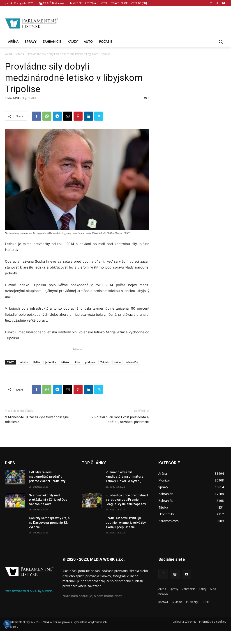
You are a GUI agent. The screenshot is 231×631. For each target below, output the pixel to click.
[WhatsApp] (46, 116)
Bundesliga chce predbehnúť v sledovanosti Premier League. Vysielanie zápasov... (127, 499)
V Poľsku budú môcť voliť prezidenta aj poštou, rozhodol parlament (120, 419)
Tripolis (104, 362)
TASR (16, 98)
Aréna (20, 54)
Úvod (8, 54)
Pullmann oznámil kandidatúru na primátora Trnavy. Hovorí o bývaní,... (125, 476)
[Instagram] (217, 3)
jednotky (50, 362)
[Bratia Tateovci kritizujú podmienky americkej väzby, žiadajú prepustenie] (92, 523)
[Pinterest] (78, 116)
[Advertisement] (142, 23)
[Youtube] (223, 3)
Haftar (36, 362)
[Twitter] (98, 116)
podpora (90, 362)
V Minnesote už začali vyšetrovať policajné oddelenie (37, 419)
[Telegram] (57, 116)
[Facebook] (211, 3)
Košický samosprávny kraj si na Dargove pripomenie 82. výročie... (49, 522)
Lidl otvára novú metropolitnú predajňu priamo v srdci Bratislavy (47, 476)
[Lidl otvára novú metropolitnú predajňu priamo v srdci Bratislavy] (15, 477)
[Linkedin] (88, 116)
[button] (220, 41)
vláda (117, 362)
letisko (65, 362)
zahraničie (132, 362)
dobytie (23, 362)
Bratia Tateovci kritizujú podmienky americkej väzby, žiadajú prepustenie (126, 522)
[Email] (67, 116)
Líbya (77, 362)
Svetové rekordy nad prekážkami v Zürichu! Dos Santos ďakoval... (48, 499)
